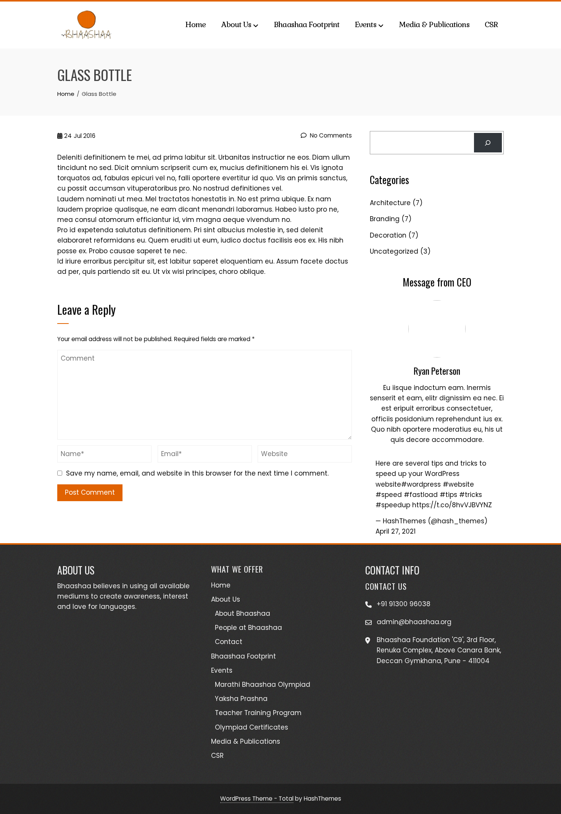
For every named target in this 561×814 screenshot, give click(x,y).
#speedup (393, 505)
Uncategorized (394, 251)
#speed (389, 494)
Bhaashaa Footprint (306, 24)
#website (458, 484)
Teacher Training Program (258, 712)
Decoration (388, 235)
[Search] (488, 142)
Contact (228, 641)
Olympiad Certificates (251, 727)
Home (195, 24)
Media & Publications (434, 24)
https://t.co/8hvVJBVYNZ (452, 505)
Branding (385, 218)
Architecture (390, 202)
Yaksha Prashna (241, 698)
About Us (236, 24)
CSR (491, 24)
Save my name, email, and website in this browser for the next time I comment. (197, 473)
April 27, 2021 (396, 531)
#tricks (470, 494)
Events (365, 24)
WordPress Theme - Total (256, 799)
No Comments (330, 135)
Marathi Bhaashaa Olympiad (262, 684)
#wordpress (421, 484)
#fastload (421, 494)
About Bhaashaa (242, 613)
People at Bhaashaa (248, 627)
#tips (448, 494)
